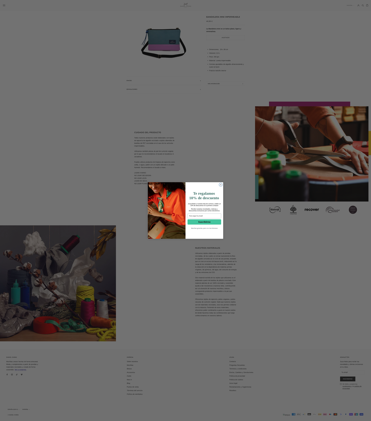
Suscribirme (204, 222)
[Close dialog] (220, 184)
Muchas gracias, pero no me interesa (204, 228)
